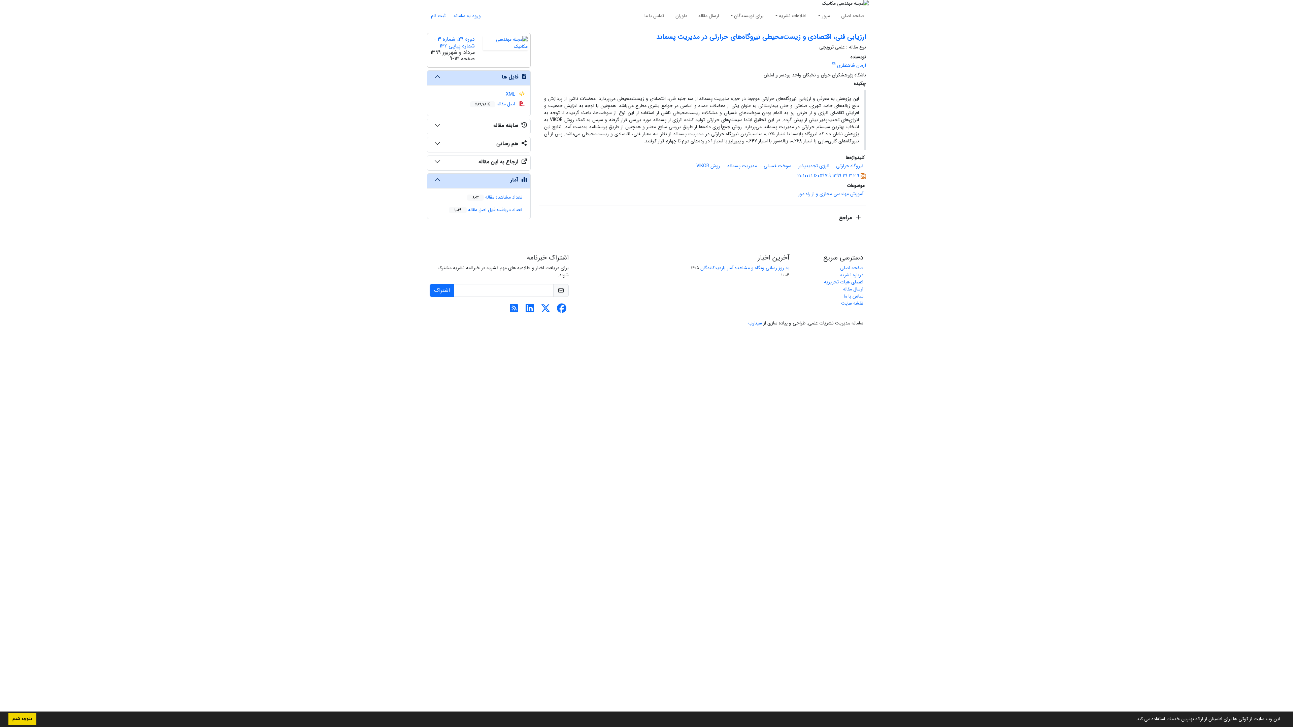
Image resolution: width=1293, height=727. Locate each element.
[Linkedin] (530, 310)
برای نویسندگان (749, 16)
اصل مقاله (496, 104)
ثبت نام (438, 16)
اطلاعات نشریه (792, 16)
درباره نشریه (851, 275)
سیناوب (755, 323)
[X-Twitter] (545, 310)
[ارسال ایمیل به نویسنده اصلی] (833, 64)
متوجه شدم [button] (22, 719)
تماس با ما (654, 16)
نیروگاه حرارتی (849, 166)
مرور (826, 16)
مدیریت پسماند (742, 166)
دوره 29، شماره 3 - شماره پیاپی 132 (454, 42)
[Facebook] (561, 310)
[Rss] (514, 310)
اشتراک (442, 290)
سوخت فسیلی (777, 166)
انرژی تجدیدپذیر (813, 166)
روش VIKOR (708, 166)
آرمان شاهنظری (851, 65)
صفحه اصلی (852, 16)
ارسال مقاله (708, 16)
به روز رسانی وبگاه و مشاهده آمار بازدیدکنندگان (745, 268)
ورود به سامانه (467, 16)
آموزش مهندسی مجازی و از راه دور (830, 194)
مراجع (846, 217)
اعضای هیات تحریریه (843, 282)
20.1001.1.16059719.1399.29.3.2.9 (828, 175)
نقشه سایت (852, 303)
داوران (681, 16)
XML (511, 94)
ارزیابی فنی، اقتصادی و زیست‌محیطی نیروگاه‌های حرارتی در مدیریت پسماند (761, 37)
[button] (1133, 720)
